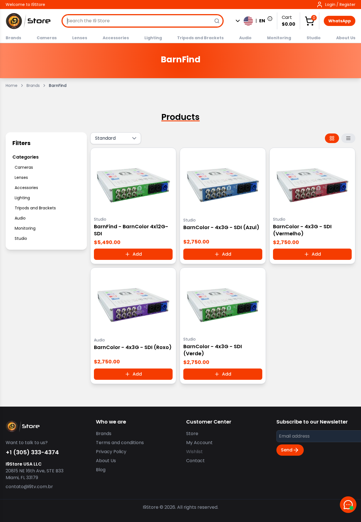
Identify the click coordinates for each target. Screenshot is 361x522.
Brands (13, 38)
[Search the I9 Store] (217, 21)
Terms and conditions (120, 442)
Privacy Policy (111, 451)
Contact (195, 460)
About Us (345, 38)
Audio (245, 38)
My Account (199, 442)
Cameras (47, 38)
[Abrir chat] (348, 504)
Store (192, 433)
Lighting (153, 38)
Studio (314, 38)
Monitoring (279, 38)
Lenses (79, 38)
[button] (335, 4)
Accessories (116, 38)
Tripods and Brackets (200, 38)
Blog (100, 469)
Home (11, 85)
